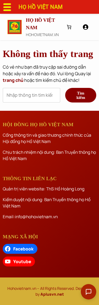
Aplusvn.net (52, 294)
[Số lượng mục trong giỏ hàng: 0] (69, 27)
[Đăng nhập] (85, 27)
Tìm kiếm (80, 95)
